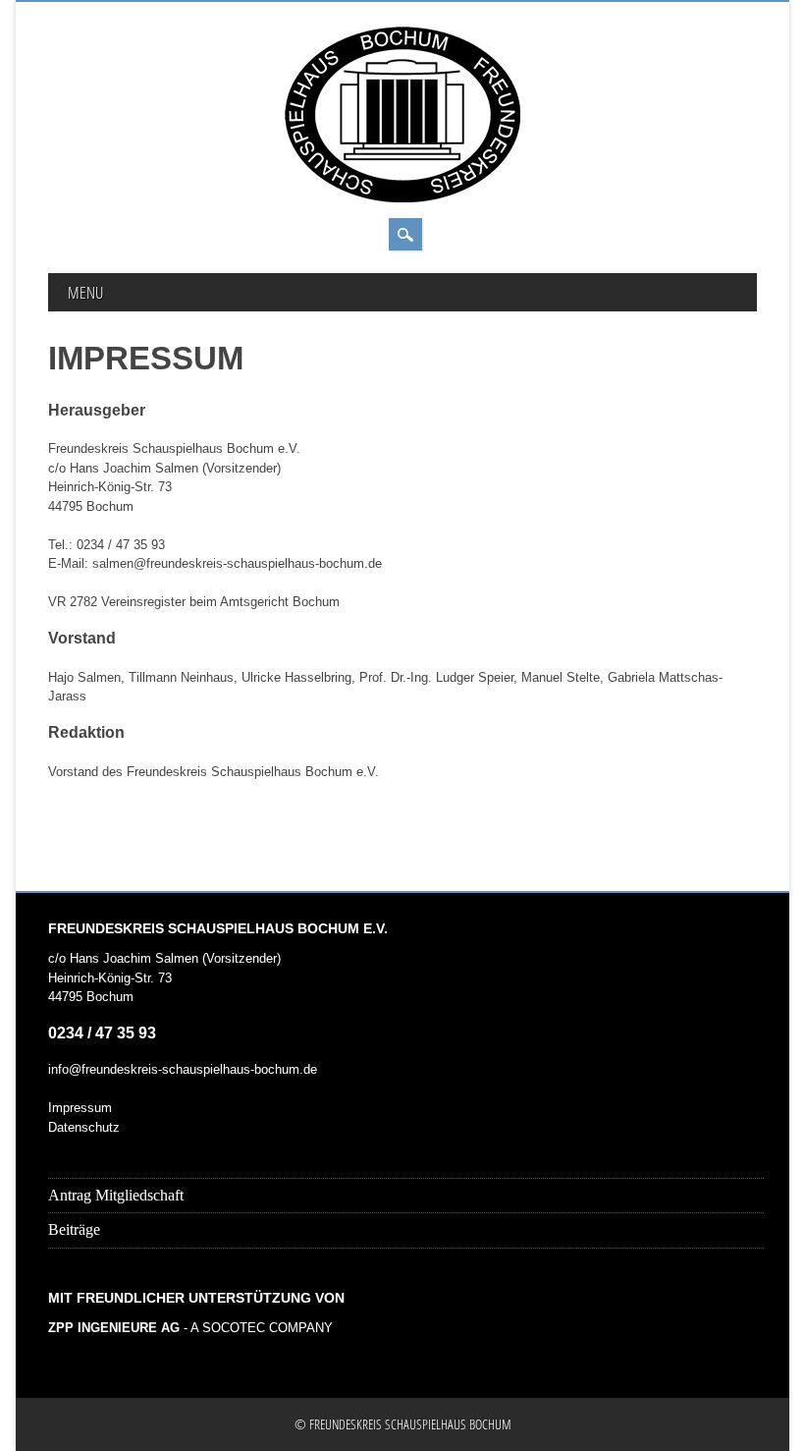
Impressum (80, 1107)
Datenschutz (84, 1127)
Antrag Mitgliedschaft (116, 1195)
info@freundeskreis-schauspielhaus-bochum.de (182, 1069)
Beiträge (74, 1229)
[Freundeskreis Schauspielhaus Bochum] (402, 198)
